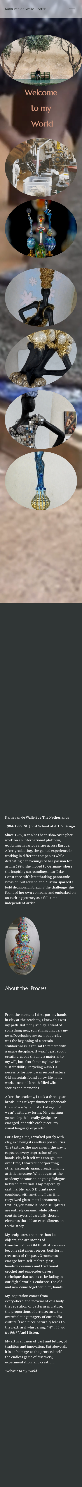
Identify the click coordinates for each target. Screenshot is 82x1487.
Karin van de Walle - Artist (25, 9)
